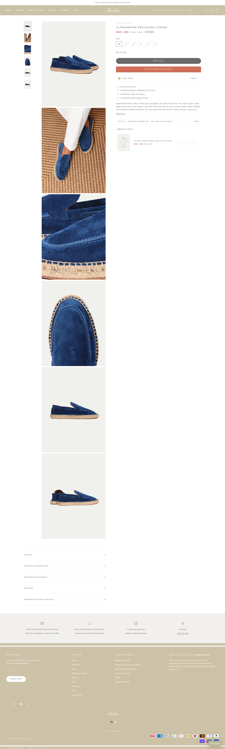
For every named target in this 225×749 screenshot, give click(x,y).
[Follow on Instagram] (14, 704)
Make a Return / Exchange (126, 669)
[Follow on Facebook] (7, 704)
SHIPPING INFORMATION (138, 122)
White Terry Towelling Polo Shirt (153, 141)
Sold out (158, 61)
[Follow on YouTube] (21, 704)
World (52, 10)
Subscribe (16, 679)
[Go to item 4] (27, 61)
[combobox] (193, 10)
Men (8, 10)
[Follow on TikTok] (28, 704)
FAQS (117, 677)
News (74, 690)
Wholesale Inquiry (79, 673)
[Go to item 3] (27, 49)
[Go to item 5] (27, 72)
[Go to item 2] (27, 38)
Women (20, 10)
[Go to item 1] (27, 26)
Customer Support (122, 673)
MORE (196, 122)
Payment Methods (122, 682)
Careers (75, 677)
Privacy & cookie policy (37, 748)
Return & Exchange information (128, 664)
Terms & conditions (14, 748)
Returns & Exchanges (161, 122)
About (74, 660)
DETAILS (121, 122)
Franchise (76, 686)
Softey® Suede (124, 23)
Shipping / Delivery (122, 660)
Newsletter (76, 664)
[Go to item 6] (27, 84)
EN (190, 10)
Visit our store (183, 633)
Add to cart (188, 142)
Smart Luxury (36, 10)
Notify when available (158, 69)
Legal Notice (77, 695)
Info (76, 10)
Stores (65, 10)
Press (74, 682)
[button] (215, 743)
